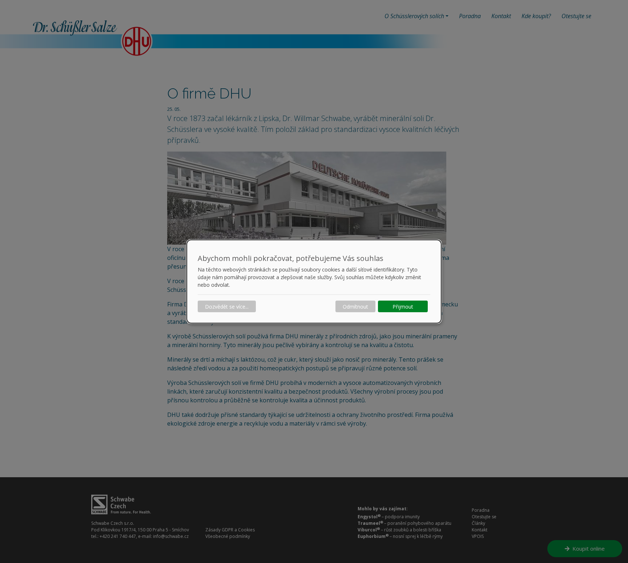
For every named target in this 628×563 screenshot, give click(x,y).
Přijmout (402, 306)
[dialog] (314, 281)
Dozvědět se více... (227, 306)
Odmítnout (355, 306)
